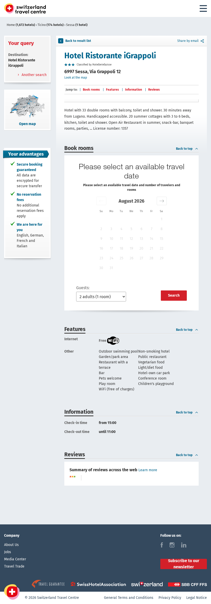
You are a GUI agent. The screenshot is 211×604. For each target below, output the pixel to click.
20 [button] (141, 248)
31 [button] (111, 268)
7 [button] (151, 229)
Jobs (7, 552)
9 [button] (101, 239)
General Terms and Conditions (128, 598)
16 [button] (101, 248)
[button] (101, 201)
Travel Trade (14, 566)
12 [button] (131, 239)
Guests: (83, 287)
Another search (34, 75)
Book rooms (91, 89)
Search (174, 295)
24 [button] (111, 258)
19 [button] (131, 248)
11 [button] (121, 239)
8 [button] (162, 229)
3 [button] (111, 229)
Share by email (188, 41)
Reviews (154, 89)
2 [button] (101, 229)
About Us (11, 545)
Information (133, 89)
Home (21, 25)
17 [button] (111, 248)
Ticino (51, 25)
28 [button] (151, 258)
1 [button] (161, 219)
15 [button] (161, 239)
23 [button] (101, 258)
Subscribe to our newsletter (183, 564)
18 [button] (121, 248)
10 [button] (111, 239)
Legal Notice (196, 598)
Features (112, 89)
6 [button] (141, 229)
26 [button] (131, 258)
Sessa (76, 25)
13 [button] (141, 239)
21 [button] (151, 248)
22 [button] (161, 248)
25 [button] (121, 258)
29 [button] (161, 258)
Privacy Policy (170, 598)
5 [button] (131, 229)
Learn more (147, 470)
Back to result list (78, 41)
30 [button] (101, 268)
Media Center (15, 559)
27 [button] (141, 258)
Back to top (184, 148)
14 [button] (151, 239)
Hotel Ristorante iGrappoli (110, 55)
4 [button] (121, 229)
